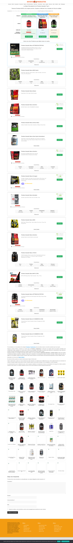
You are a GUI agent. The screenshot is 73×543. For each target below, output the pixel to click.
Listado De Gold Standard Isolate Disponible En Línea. (61, 392)
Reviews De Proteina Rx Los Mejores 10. (61, 404)
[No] (71, 541)
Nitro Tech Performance (41, 377)
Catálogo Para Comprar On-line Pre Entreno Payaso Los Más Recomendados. (21, 418)
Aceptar (58, 541)
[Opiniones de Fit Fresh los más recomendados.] (31, 439)
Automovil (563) (26, 525)
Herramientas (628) (42, 528)
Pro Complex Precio (51, 404)
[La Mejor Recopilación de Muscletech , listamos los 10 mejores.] (11, 439)
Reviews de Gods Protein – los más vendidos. (41, 391)
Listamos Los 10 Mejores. (12, 444)
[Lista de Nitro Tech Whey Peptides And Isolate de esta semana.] (21, 426)
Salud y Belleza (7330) (57, 529)
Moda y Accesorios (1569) (58, 526)
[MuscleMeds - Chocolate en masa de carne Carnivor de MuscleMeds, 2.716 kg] (29, 23)
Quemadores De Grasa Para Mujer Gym (51, 418)
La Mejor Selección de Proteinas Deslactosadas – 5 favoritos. (31, 378)
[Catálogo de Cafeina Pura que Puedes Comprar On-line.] (51, 426)
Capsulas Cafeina (51, 457)
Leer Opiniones (29, 36)
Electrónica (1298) (41, 526)
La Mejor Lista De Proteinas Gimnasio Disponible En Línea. (61, 445)
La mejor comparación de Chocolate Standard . (31, 391)
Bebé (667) (25, 526)
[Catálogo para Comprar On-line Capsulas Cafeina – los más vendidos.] (51, 452)
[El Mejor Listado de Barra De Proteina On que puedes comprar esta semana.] (11, 399)
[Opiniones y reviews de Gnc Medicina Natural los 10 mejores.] (31, 413)
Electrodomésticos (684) (42, 525)
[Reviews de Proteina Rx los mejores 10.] (61, 399)
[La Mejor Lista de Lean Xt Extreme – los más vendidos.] (21, 386)
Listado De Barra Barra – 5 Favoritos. (12, 457)
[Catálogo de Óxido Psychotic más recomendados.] (21, 452)
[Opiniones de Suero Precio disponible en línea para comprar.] (41, 426)
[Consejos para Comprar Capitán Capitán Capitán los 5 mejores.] (61, 372)
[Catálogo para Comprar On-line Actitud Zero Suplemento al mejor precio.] (31, 452)
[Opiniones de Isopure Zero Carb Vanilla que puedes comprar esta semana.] (41, 466)
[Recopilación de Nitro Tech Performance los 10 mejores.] (41, 372)
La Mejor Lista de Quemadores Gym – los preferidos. (21, 405)
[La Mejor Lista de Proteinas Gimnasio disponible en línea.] (61, 439)
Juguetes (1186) (41, 531)
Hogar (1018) (41, 529)
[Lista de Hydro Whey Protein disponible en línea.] (31, 466)
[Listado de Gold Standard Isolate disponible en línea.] (61, 386)
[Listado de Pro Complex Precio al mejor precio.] (51, 399)
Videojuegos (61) (56, 531)
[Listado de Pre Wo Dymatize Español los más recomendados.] (11, 466)
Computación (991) (27, 528)
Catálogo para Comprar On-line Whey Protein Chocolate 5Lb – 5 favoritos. (11, 378)
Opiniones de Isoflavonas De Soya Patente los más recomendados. (51, 445)
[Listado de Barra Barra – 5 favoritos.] (11, 452)
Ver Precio (60, 48)
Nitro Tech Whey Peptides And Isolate (21, 432)
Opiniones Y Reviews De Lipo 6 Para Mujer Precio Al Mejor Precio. (22, 445)
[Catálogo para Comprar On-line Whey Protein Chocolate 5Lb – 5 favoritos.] (11, 372)
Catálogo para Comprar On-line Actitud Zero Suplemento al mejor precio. (31, 458)
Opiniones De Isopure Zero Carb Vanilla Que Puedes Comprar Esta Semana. (41, 471)
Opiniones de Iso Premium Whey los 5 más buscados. (12, 432)
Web (8, 504)
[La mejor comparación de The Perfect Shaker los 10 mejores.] (61, 466)
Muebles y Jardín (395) (57, 528)
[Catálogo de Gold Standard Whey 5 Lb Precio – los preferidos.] (21, 372)
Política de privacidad (65, 541)
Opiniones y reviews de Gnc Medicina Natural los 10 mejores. (31, 418)
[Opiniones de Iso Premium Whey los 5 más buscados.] (11, 426)
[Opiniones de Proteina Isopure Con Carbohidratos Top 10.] (61, 426)
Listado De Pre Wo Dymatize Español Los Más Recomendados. (11, 471)
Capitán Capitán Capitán (61, 377)
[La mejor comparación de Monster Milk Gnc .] (11, 413)
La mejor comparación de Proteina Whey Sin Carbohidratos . (41, 418)
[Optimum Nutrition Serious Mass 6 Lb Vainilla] (54, 23)
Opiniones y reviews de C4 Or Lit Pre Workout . (31, 432)
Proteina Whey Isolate (11, 391)
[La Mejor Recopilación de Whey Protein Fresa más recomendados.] (51, 372)
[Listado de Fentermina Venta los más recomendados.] (51, 466)
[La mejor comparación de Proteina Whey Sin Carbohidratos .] (41, 413)
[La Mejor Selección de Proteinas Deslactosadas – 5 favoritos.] (31, 372)
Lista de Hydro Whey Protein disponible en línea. (31, 471)
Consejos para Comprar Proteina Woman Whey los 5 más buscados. (61, 458)
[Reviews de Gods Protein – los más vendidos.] (41, 386)
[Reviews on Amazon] (29, 32)
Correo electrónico (11, 500)
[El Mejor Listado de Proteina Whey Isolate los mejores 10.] (11, 386)
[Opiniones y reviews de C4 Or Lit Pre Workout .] (31, 426)
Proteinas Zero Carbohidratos (41, 457)
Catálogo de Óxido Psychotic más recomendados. (22, 458)
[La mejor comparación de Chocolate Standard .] (31, 386)
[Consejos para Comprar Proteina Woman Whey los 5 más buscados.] (61, 452)
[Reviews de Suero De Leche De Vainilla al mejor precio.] (51, 386)
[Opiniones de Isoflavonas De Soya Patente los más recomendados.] (51, 439)
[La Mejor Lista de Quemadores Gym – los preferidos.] (21, 399)
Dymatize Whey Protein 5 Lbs (22, 471)
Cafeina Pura (51, 431)
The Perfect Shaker (61, 470)
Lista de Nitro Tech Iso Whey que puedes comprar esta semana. (61, 418)
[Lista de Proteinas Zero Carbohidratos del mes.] (41, 452)
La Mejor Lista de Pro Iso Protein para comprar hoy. (41, 444)
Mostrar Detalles (36, 145)
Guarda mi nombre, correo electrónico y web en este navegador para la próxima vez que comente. (27, 509)
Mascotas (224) (56, 525)
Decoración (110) (26, 529)
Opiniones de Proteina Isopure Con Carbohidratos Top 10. (61, 432)
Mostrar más (36, 64)
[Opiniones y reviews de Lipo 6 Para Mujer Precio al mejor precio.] (21, 439)
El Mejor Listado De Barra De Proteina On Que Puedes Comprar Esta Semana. (12, 405)
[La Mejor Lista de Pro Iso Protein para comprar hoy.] (41, 439)
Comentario (9, 481)
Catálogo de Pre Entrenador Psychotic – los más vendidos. (41, 405)
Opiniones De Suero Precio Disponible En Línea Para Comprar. (41, 432)
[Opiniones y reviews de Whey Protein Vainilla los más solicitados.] (31, 399)
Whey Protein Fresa (51, 377)
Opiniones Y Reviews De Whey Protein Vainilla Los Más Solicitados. (32, 405)
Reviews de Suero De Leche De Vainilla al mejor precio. (51, 392)
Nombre (9, 495)
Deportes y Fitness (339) (27, 531)
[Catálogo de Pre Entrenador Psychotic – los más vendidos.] (41, 399)
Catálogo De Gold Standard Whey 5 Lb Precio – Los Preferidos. (21, 378)
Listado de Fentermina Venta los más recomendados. (51, 471)
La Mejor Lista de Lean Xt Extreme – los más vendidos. (22, 392)
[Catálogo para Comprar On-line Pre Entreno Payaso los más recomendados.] (21, 413)
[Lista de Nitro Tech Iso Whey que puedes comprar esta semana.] (61, 413)
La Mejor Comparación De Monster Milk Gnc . (12, 418)
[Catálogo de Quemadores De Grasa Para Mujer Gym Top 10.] (51, 413)
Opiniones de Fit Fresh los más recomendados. (31, 444)
